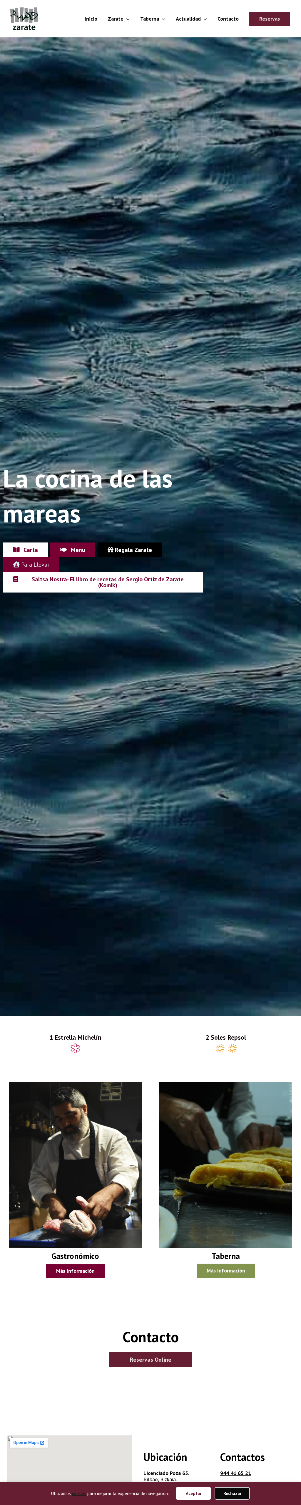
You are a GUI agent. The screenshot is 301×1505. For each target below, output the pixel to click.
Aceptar (193, 1493)
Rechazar (232, 1493)
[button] (269, 19)
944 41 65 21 (235, 1473)
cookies (79, 1493)
